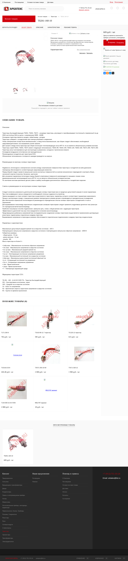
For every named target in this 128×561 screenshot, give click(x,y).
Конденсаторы (6, 492)
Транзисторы (6, 535)
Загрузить (82, 53)
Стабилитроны (6, 528)
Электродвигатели (8, 541)
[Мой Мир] (110, 73)
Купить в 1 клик (121, 50)
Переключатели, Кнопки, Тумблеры (13, 511)
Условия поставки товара (35, 2)
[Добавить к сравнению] (46, 38)
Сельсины (5, 481)
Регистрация (119, 2)
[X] (113, 73)
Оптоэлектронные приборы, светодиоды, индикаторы (14, 506)
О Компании (6, 2)
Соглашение (66, 498)
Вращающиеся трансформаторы (12, 485)
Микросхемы (6, 502)
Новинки (34, 481)
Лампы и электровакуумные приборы (13, 495)
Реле (3, 521)
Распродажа (36, 478)
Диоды (4, 488)
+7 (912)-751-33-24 (26, 558)
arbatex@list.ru (114, 478)
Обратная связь (11, 558)
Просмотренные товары (64, 425)
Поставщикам (19, 2)
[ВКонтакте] (104, 73)
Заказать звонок (84, 10)
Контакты (65, 495)
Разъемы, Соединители (9, 514)
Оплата (64, 492)
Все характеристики (83, 49)
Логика (4, 498)
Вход (111, 2)
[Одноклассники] (107, 73)
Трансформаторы (7, 538)
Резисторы (5, 518)
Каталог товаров (11, 19)
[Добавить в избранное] (46, 34)
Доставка (50, 2)
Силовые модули (7, 524)
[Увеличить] (25, 57)
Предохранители (7, 478)
